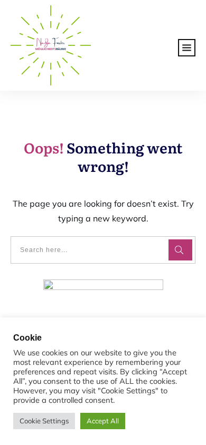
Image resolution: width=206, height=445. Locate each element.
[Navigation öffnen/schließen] (187, 45)
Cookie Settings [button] (44, 421)
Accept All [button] (103, 421)
